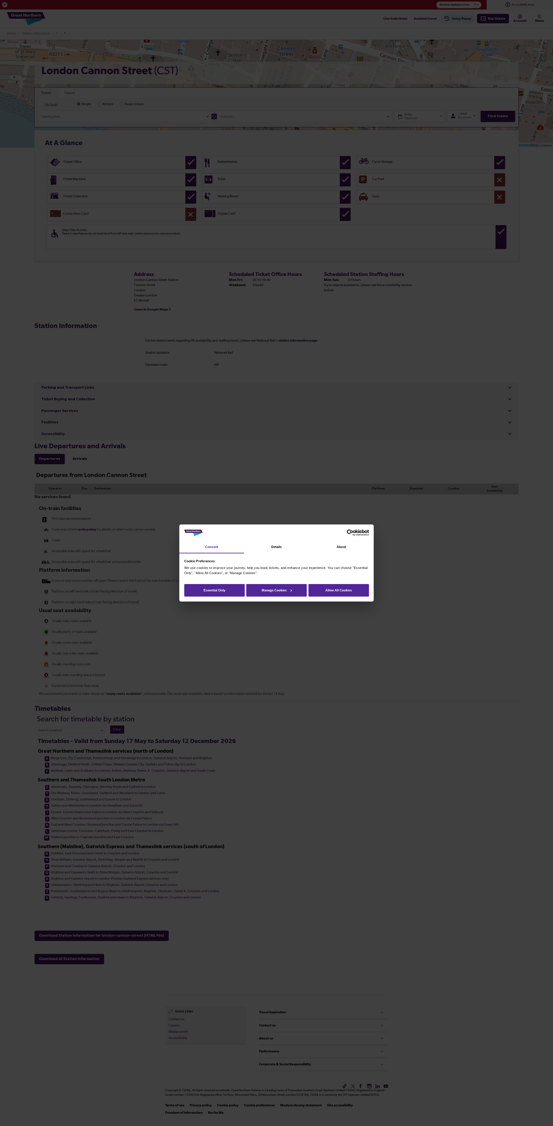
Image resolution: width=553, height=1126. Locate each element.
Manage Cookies (274, 590)
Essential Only (214, 590)
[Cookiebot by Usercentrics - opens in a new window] (350, 532)
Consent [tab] (211, 547)
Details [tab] (276, 547)
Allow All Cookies (338, 590)
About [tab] (341, 547)
